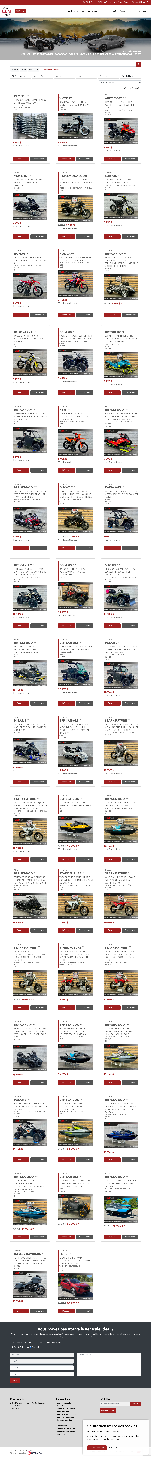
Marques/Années (41, 76)
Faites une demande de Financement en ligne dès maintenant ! (77, 2)
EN (148, 2)
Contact (142, 11)
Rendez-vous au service (65, 1431)
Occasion (33, 70)
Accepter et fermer (97, 1448)
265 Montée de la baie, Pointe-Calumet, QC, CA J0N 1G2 (122, 2)
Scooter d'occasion (64, 1420)
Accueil (127, 51)
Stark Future (73, 11)
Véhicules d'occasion (91, 11)
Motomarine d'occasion (65, 1409)
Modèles (59, 76)
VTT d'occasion (62, 1411)
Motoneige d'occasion (65, 1417)
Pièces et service (127, 11)
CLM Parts (20, 11)
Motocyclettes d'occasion (66, 1414)
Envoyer (15, 1380)
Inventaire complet (63, 1403)
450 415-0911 (91, 2)
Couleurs (103, 76)
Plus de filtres (127, 76)
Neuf (23, 70)
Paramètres (114, 1448)
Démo (14, 70)
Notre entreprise (63, 1423)
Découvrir (21, 159)
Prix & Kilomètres (19, 76)
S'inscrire (135, 1404)
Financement (110, 11)
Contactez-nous (62, 1434)
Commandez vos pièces (65, 1429)
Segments (82, 76)
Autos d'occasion (63, 1406)
